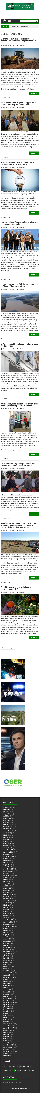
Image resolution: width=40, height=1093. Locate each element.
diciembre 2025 (8, 824)
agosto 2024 (7, 858)
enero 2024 (6, 867)
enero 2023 (6, 892)
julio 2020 (6, 956)
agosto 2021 (7, 928)
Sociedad (5, 157)
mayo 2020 (6, 960)
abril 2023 (6, 886)
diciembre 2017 (8, 1021)
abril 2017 (6, 1038)
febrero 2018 (7, 1017)
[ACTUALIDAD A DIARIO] (4, 20)
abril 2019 (6, 988)
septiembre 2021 (8, 926)
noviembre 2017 (8, 1024)
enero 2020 (6, 968)
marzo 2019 (7, 990)
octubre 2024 (7, 854)
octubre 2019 (7, 975)
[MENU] (9, 21)
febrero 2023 (7, 890)
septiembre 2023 (8, 875)
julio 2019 (6, 981)
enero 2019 (6, 994)
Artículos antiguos (8, 648)
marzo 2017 (7, 1041)
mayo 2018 (6, 1011)
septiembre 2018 (8, 1002)
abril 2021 (6, 937)
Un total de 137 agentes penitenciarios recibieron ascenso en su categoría (18, 464)
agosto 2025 (7, 833)
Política (29, 1066)
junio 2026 (6, 812)
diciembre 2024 (8, 850)
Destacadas (6, 642)
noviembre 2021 (8, 922)
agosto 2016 (7, 1053)
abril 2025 (6, 841)
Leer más (34, 93)
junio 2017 (6, 1034)
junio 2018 (6, 1009)
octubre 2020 (7, 949)
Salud (25, 1070)
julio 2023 (6, 879)
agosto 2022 (7, 903)
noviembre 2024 (8, 852)
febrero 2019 (7, 992)
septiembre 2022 (8, 901)
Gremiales (15, 1066)
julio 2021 (6, 930)
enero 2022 (6, 918)
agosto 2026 (7, 807)
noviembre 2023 (8, 871)
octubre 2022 (7, 898)
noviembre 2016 (8, 1047)
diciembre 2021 (8, 920)
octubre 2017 (7, 1026)
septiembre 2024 (8, 856)
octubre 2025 (7, 829)
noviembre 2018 (8, 998)
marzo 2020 (7, 964)
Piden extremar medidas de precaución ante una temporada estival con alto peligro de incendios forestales (18, 525)
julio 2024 (6, 860)
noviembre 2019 (8, 973)
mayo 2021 (6, 935)
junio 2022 (6, 907)
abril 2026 (6, 816)
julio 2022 (6, 905)
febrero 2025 (7, 845)
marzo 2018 (7, 1015)
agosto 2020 (7, 954)
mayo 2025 (6, 839)
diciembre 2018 (8, 996)
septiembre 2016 (8, 1051)
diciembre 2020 (8, 945)
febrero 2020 (7, 966)
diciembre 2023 (8, 869)
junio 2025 (6, 837)
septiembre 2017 (8, 1028)
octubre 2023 (7, 873)
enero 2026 (6, 822)
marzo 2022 (7, 913)
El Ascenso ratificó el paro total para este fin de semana (19, 345)
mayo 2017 (6, 1036)
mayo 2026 (6, 814)
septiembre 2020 (8, 951)
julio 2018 (6, 1007)
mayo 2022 (6, 909)
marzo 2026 (7, 818)
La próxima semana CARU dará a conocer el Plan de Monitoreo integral (19, 285)
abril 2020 (6, 962)
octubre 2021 (7, 924)
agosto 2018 (7, 1004)
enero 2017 (6, 1043)
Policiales (22, 1066)
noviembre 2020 (8, 947)
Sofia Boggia (22, 45)
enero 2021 (6, 943)
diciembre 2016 (8, 1045)
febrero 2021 (7, 941)
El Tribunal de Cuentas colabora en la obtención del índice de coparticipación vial (18, 41)
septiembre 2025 (8, 831)
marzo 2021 (7, 939)
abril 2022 (6, 911)
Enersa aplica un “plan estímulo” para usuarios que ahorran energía (17, 163)
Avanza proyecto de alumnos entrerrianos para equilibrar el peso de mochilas (19, 405)
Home (13, 26)
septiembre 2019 (8, 977)
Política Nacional (8, 1070)
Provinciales (6, 97)
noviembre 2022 (8, 896)
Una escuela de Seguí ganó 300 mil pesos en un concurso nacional (19, 223)
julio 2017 (6, 1032)
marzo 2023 (7, 888)
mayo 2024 (6, 865)
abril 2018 (6, 1013)
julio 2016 (6, 1055)
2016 (17, 26)
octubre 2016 (7, 1049)
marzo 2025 (7, 843)
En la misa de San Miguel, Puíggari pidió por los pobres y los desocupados (18, 103)
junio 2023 (6, 882)
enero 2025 (6, 848)
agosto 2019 (7, 979)
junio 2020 (6, 958)
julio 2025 (6, 835)
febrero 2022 (7, 915)
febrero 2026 (7, 820)
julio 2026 (6, 809)
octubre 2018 (7, 1000)
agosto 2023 (7, 877)
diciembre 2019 (8, 971)
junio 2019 (6, 983)
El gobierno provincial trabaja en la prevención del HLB (16, 588)
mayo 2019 (6, 985)
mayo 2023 (6, 884)
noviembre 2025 (8, 826)
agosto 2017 (7, 1030)
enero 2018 (6, 1019)
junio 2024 (6, 862)
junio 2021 (6, 932)
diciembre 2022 (8, 894)
